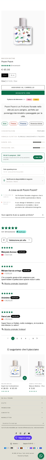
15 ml (13, 75)
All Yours (19, 453)
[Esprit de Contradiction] (14, 368)
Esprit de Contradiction (10, 386)
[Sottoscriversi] (43, 423)
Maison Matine (8, 58)
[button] (6, 65)
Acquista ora (23, 93)
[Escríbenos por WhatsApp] (41, 456)
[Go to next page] (38, 338)
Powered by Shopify (23, 455)
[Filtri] (3, 240)
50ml (5, 75)
